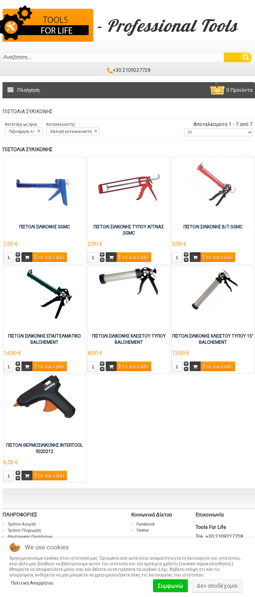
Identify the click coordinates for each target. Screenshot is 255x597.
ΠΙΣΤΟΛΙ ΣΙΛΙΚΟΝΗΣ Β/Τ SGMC (213, 226)
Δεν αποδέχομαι (217, 585)
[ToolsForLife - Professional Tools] (47, 24)
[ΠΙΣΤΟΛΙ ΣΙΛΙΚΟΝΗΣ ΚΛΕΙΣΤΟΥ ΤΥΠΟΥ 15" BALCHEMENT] (213, 293)
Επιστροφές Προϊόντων (30, 536)
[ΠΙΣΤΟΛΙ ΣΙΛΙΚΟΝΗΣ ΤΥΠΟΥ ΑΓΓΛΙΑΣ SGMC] (129, 187)
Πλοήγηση (28, 90)
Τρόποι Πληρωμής (24, 530)
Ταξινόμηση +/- (22, 131)
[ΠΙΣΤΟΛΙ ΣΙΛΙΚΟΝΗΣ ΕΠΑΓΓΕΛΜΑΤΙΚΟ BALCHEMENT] (44, 293)
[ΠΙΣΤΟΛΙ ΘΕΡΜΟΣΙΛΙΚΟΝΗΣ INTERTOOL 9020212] (44, 396)
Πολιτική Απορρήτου (32, 583)
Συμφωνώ (170, 585)
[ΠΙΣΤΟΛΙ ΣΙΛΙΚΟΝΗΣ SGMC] (44, 187)
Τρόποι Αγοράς (22, 524)
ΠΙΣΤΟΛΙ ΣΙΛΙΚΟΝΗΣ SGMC (44, 226)
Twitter (143, 530)
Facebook (146, 524)
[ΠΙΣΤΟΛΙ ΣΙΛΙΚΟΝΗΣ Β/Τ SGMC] (213, 184)
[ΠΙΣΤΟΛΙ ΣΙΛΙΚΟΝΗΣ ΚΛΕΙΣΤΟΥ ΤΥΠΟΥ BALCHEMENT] (129, 280)
